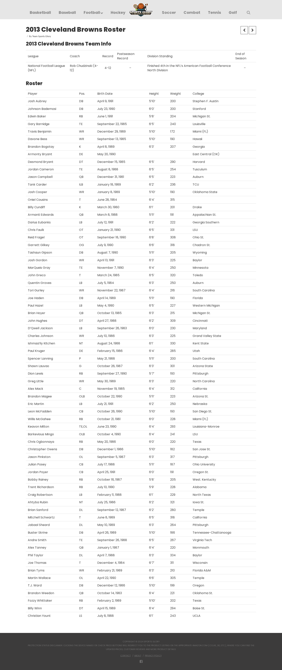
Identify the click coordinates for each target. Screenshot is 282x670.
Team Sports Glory (41, 36)
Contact (125, 655)
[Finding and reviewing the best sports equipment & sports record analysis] (141, 10)
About (137, 655)
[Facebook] (141, 661)
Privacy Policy (153, 655)
